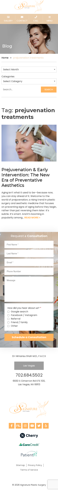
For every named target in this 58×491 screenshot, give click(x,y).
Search (48, 89)
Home (4, 57)
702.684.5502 (29, 375)
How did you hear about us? (24, 308)
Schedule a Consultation (29, 337)
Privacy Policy (35, 465)
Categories (7, 76)
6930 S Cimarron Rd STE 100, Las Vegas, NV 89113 (29, 382)
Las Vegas (29, 365)
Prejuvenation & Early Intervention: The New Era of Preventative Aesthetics (25, 177)
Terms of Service (29, 469)
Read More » (32, 217)
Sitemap (20, 465)
